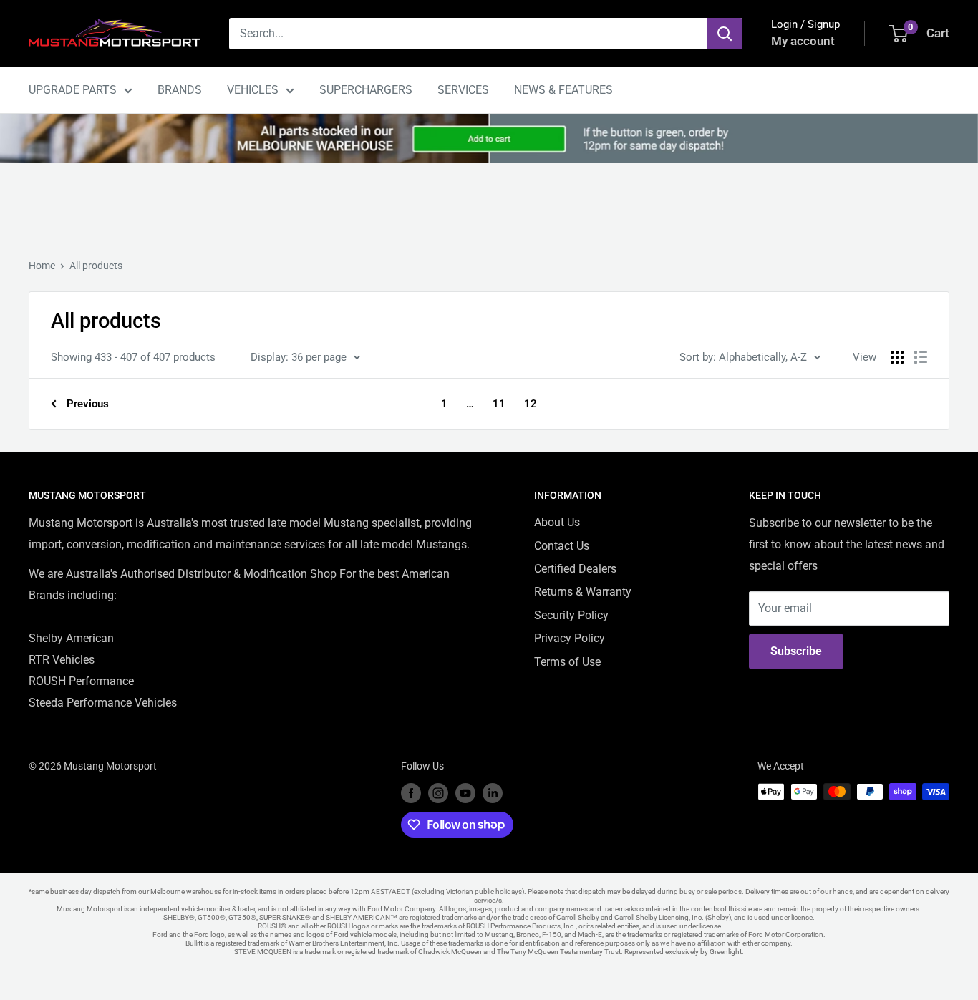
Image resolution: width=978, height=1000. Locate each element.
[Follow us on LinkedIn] (493, 793)
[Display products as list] (920, 357)
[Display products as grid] (897, 357)
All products (95, 265)
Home (42, 265)
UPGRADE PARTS (73, 90)
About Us (557, 522)
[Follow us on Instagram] (438, 793)
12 (530, 403)
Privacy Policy (569, 638)
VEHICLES (253, 90)
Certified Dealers (575, 569)
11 (499, 403)
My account (803, 41)
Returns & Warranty (582, 591)
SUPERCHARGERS (365, 90)
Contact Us (561, 546)
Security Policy (571, 615)
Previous (88, 403)
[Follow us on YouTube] (465, 793)
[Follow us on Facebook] (411, 793)
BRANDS (180, 90)
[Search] (724, 33)
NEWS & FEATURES (563, 90)
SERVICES (463, 90)
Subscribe (796, 651)
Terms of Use (567, 662)
